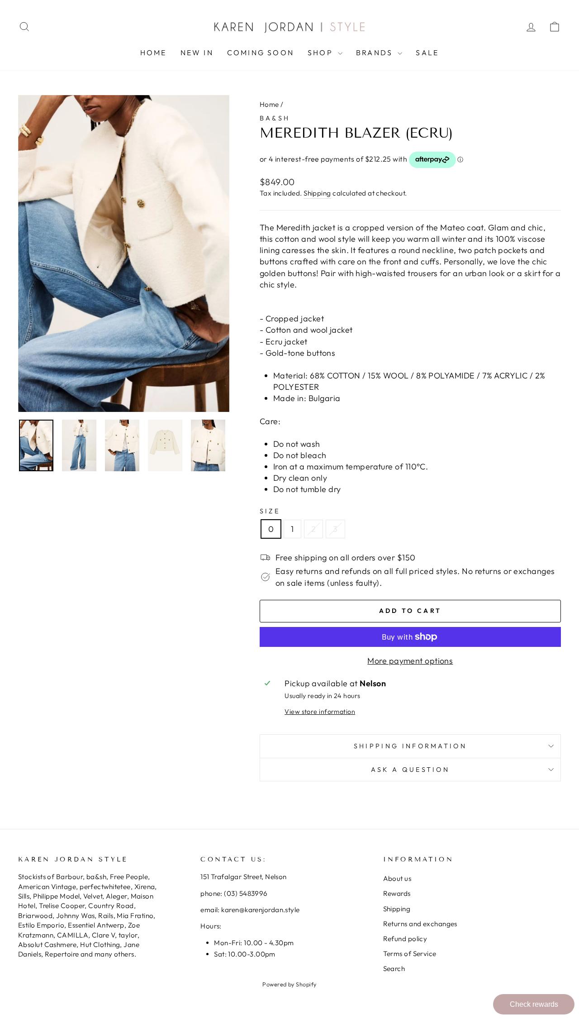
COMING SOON (260, 52)
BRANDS (375, 52)
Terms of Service (410, 953)
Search (394, 968)
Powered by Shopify (289, 984)
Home (153, 52)
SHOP (322, 52)
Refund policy (405, 938)
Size (270, 511)
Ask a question (410, 769)
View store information (320, 712)
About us (397, 878)
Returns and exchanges (420, 923)
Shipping (317, 193)
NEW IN (197, 52)
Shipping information (410, 746)
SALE (427, 52)
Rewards (397, 893)
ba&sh (275, 118)
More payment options (410, 660)
